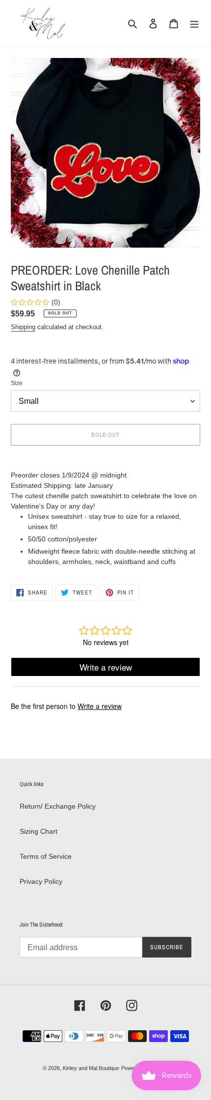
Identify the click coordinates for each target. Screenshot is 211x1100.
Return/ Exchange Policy (58, 806)
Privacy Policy (41, 881)
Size (17, 383)
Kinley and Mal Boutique (91, 1068)
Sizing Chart (38, 831)
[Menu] (194, 23)
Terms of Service (46, 856)
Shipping (23, 327)
